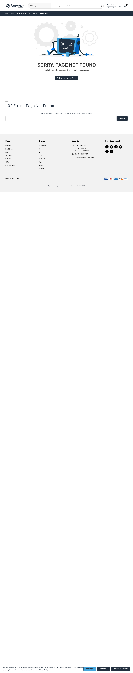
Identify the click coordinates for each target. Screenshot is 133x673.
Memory (8, 159)
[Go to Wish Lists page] (120, 6)
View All (41, 168)
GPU (6, 152)
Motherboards (10, 165)
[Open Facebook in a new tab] (106, 147)
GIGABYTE (42, 159)
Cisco (40, 162)
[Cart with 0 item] (125, 6)
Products (9, 13)
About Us (43, 13)
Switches (8, 155)
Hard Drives (9, 149)
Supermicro (43, 146)
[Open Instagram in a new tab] (116, 147)
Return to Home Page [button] (66, 78)
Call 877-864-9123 (81, 154)
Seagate (41, 165)
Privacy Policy (43, 670)
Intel (40, 155)
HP (40, 152)
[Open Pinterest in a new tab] (111, 151)
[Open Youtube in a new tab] (111, 147)
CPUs (7, 162)
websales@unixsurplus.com (84, 157)
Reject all (103, 668)
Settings (89, 668)
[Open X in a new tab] (106, 151)
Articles (32, 13)
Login (108, 7)
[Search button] (101, 6)
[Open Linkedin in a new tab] (120, 147)
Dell (40, 149)
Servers (8, 146)
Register (113, 7)
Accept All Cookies (121, 668)
